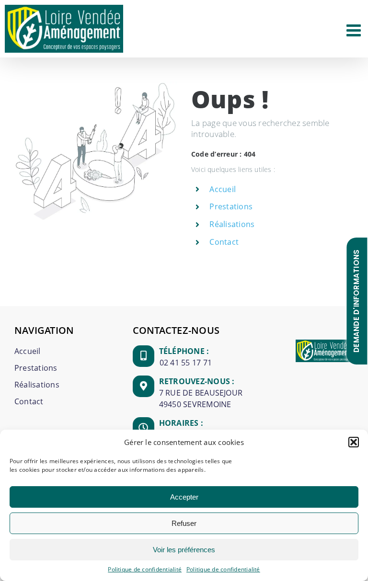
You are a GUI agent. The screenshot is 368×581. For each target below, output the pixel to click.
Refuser (184, 523)
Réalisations (231, 224)
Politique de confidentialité (145, 569)
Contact (224, 242)
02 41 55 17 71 (186, 362)
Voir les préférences (184, 550)
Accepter (184, 497)
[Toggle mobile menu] (354, 30)
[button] (353, 442)
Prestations (231, 206)
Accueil (222, 189)
